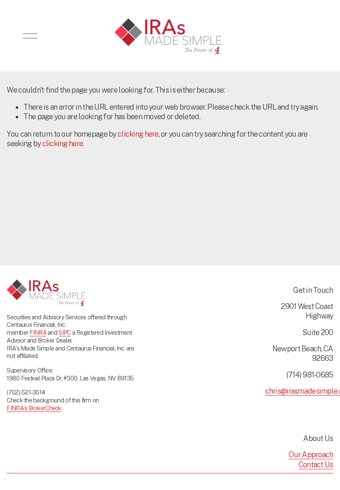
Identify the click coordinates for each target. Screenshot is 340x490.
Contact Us (316, 464)
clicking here (138, 134)
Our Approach (311, 454)
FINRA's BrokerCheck (34, 408)
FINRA (37, 332)
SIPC (64, 332)
